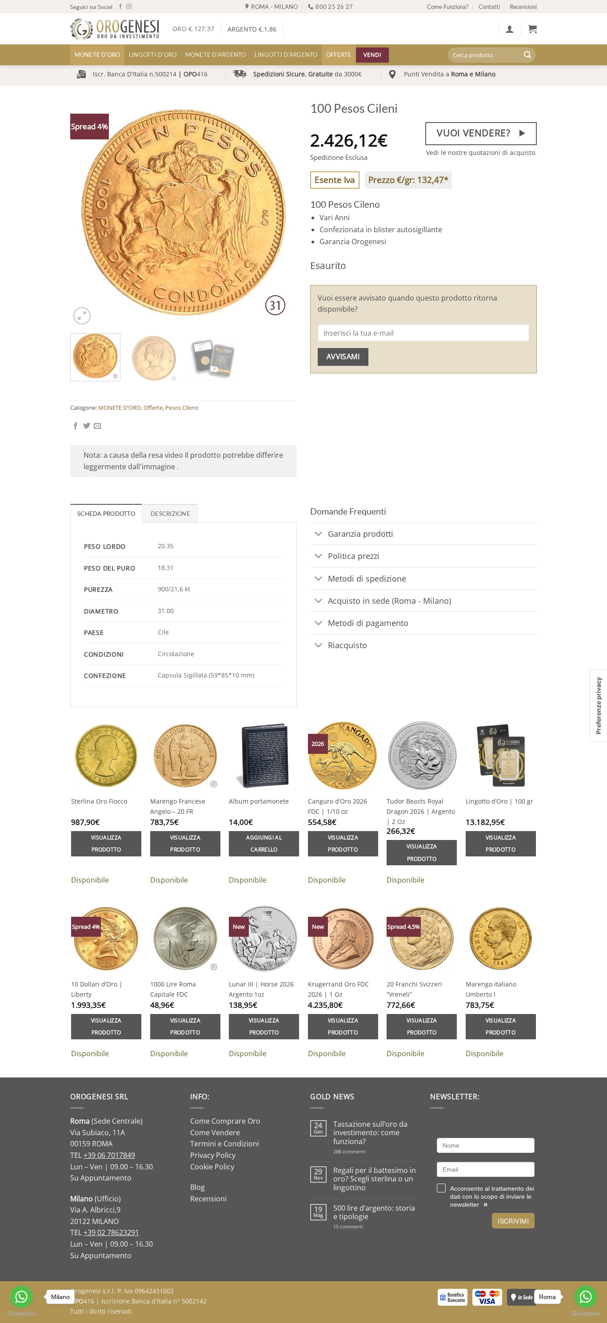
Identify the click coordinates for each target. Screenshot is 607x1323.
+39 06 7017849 (109, 1155)
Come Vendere (215, 1132)
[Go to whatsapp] (21, 1297)
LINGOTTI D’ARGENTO (286, 54)
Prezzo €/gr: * (408, 180)
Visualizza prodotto (106, 843)
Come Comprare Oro (225, 1121)
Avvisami (343, 356)
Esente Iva (335, 180)
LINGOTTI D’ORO (153, 54)
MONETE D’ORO (97, 54)
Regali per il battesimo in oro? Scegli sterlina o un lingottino (374, 1179)
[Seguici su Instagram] (129, 7)
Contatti (489, 6)
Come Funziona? (447, 6)
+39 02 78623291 (111, 1232)
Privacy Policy (213, 1155)
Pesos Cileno (182, 408)
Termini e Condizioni (224, 1144)
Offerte (339, 54)
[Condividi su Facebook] (75, 426)
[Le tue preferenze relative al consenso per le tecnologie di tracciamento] (598, 705)
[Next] (281, 213)
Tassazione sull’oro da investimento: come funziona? (370, 1133)
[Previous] (86, 213)
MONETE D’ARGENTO (215, 54)
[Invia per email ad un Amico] (97, 426)
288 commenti (365, 1151)
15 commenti (359, 1226)
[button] (509, 29)
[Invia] (527, 55)
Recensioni (523, 6)
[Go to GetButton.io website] (21, 1314)
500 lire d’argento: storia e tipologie (374, 1212)
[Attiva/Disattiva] (318, 534)
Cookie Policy (212, 1167)
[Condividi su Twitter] (86, 426)
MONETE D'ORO (119, 408)
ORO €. (193, 28)
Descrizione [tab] (170, 513)
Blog (197, 1187)
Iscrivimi (513, 1220)
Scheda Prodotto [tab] (106, 513)
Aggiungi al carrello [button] (264, 843)
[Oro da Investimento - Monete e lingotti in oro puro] (114, 29)
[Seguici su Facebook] (120, 7)
